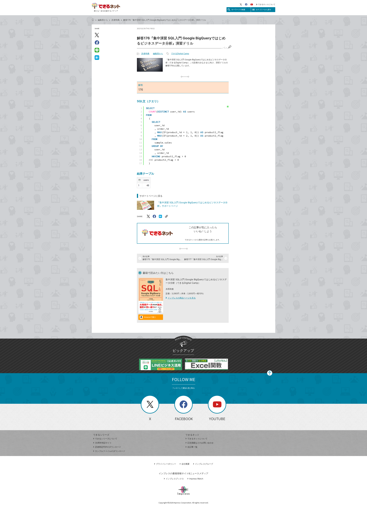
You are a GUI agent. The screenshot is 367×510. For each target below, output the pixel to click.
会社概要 (185, 464)
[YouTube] (251, 4)
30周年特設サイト (103, 443)
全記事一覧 (192, 447)
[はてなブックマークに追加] (97, 57)
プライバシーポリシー (166, 464)
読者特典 (116, 20)
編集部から (103, 20)
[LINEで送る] (97, 50)
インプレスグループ (204, 464)
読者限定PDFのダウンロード (108, 447)
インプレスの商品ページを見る (182, 298)
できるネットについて (266, 4)
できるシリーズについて (106, 438)
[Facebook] (246, 4)
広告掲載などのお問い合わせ (200, 443)
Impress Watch (196, 478)
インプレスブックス (175, 478)
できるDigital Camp (180, 53)
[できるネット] (93, 19)
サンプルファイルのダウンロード (110, 451)
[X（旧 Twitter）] (241, 4)
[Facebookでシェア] (97, 42)
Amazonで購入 (150, 317)
